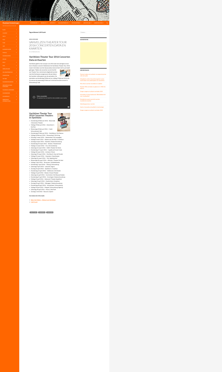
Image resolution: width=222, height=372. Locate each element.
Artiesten (52, 22)
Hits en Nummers (76, 22)
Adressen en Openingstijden (6, 100)
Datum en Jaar (87, 22)
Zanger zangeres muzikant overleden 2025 (91, 91)
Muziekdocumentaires (8, 89)
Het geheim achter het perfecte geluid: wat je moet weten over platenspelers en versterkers (92, 79)
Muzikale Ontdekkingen (11, 23)
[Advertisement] (93, 53)
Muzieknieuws (33, 22)
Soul (4, 65)
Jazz (4, 46)
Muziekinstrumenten (8, 81)
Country (5, 33)
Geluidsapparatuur (63, 22)
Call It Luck (34, 202)
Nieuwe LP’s (44, 22)
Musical (5, 52)
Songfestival (6, 75)
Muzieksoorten (7, 55)
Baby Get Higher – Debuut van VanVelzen (43, 200)
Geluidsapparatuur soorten (87, 104)
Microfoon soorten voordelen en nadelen (91, 83)
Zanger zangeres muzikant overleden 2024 (91, 110)
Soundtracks (6, 96)
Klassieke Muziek (7, 49)
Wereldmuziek (6, 68)
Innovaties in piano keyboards (7, 86)
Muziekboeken (6, 93)
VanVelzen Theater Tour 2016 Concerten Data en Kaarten (48, 45)
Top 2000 (5, 78)
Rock (4, 62)
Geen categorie (33, 39)
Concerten (42, 212)
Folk (4, 39)
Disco (4, 36)
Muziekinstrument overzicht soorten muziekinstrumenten (90, 100)
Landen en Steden (98, 22)
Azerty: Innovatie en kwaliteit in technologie (92, 107)
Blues (4, 29)
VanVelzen (50, 212)
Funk (4, 42)
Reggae (4, 59)
